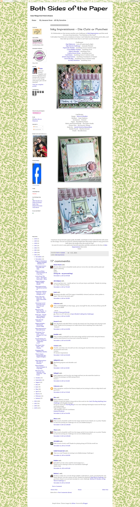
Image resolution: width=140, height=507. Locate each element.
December (39, 256)
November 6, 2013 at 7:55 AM (62, 287)
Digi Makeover (70, 44)
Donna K (56, 321)
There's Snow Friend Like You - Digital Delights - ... (41, 356)
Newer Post (54, 489)
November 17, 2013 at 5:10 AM (62, 483)
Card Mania (68, 55)
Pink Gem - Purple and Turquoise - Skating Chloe (40, 316)
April (37, 391)
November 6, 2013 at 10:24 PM (62, 340)
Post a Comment (57, 486)
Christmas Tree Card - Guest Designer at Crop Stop (40, 334)
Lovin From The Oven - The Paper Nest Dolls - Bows (41, 277)
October (38, 378)
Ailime (73, 503)
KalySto (56, 460)
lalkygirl (56, 373)
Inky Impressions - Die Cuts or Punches (41, 362)
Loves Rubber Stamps (74, 49)
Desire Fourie (58, 264)
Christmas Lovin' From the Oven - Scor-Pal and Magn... (40, 305)
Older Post (105, 489)
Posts (36, 126)
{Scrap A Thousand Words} (61, 312)
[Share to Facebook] (75, 252)
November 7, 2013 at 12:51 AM (62, 355)
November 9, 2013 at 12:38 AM (62, 424)
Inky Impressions (93, 33)
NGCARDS (56, 441)
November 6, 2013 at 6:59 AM (62, 275)
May (37, 389)
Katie (41, 68)
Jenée (55, 292)
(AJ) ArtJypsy (57, 281)
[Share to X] (73, 252)
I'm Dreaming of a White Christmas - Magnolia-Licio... (40, 341)
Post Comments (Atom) (65, 492)
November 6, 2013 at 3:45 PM (62, 298)
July (37, 384)
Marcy (55, 418)
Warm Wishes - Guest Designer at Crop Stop (41, 367)
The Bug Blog (70, 404)
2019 (35, 241)
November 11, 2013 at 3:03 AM (62, 445)
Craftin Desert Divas (73, 53)
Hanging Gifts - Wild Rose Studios (41, 351)
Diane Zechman (37, 202)
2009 (35, 408)
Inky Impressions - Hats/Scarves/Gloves (41, 288)
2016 (35, 248)
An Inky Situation (74, 60)
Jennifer (56, 334)
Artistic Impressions (68, 57)
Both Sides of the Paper (69, 8)
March (38, 393)
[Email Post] (68, 252)
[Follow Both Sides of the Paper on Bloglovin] (36, 113)
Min (55, 397)
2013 (35, 254)
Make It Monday (74, 51)
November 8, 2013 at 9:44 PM (62, 413)
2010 (35, 405)
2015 (35, 250)
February (38, 396)
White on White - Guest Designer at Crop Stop (41, 272)
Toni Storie (35, 207)
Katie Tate (34, 162)
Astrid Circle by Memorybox (83, 127)
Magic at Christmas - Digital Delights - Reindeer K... (41, 262)
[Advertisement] (36, 224)
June (37, 387)
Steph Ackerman (37, 205)
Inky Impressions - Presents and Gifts (41, 267)
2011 (35, 403)
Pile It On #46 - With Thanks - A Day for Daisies (40, 311)
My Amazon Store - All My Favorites (52, 20)
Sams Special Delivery (39, 320)
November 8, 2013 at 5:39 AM (62, 392)
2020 (35, 238)
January (38, 398)
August (38, 382)
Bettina (92, 479)
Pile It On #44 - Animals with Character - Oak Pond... (40, 373)
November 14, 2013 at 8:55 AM (62, 468)
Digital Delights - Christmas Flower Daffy (40, 325)
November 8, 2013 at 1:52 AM (62, 381)
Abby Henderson (37, 201)
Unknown (57, 303)
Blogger (85, 503)
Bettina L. (56, 473)
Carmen (56, 345)
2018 (35, 243)
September (39, 380)
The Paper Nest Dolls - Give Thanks (39, 346)
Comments (37, 129)
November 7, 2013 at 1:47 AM (61, 368)
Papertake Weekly (69, 48)
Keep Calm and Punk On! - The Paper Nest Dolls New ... (40, 299)
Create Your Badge (35, 185)
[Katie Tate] (36, 183)
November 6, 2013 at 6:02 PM (62, 329)
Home (34, 20)
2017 (35, 245)
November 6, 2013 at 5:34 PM (62, 316)
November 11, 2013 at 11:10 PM (62, 455)
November (39, 259)
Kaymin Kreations (59, 411)
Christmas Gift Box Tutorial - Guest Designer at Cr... (41, 293)
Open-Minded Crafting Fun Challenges (82, 314)
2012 (35, 401)
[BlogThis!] (72, 252)
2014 (35, 252)
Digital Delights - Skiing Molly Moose (40, 283)
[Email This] (71, 252)
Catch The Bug (68, 58)
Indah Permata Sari (59, 451)
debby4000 (57, 360)
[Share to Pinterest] (76, 252)
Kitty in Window (82, 116)
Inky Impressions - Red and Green (41, 329)
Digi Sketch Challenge (73, 46)
